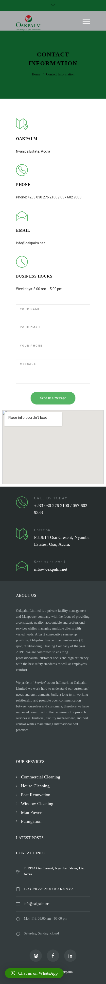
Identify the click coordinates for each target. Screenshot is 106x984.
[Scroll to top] (97, 975)
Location (42, 530)
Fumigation (31, 821)
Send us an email (50, 562)
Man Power (31, 812)
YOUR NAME (30, 309)
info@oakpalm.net (37, 904)
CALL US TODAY (51, 498)
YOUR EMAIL (30, 327)
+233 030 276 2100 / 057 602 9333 (48, 889)
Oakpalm (66, 972)
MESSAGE (28, 364)
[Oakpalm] (49, 23)
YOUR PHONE (31, 345)
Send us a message (53, 398)
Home (36, 74)
